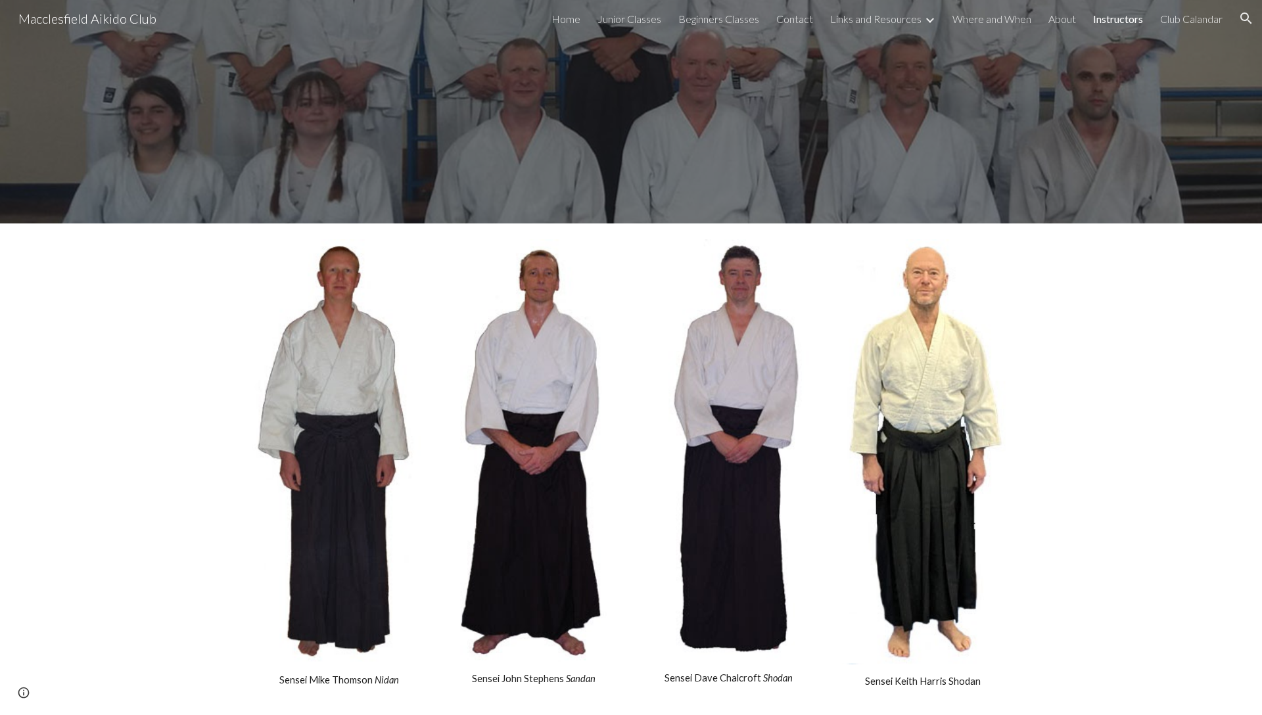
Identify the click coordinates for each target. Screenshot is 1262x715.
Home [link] (565, 18)
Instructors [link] (1118, 18)
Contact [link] (794, 18)
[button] (1246, 18)
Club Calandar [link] (1191, 18)
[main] (339, 680)
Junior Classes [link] (629, 18)
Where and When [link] (991, 18)
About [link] (1062, 18)
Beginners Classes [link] (718, 18)
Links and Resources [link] (876, 18)
